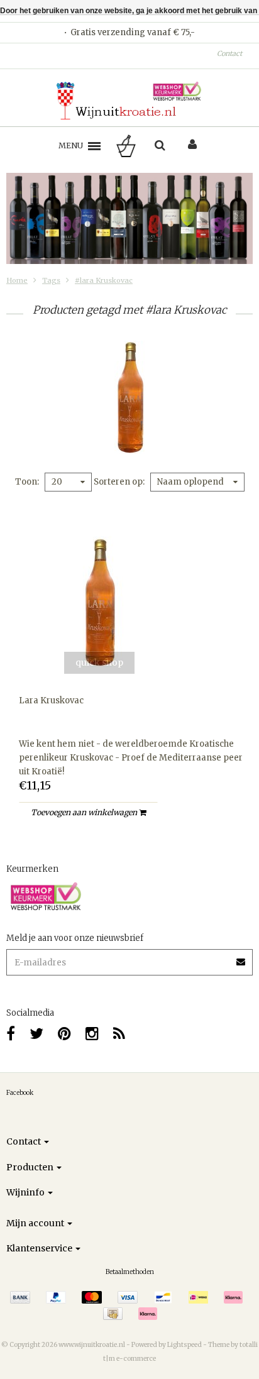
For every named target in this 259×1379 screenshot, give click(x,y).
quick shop (99, 662)
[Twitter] (36, 1033)
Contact (229, 53)
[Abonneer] (241, 957)
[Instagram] (92, 1033)
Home (17, 280)
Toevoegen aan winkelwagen (85, 812)
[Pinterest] (64, 1033)
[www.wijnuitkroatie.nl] (129, 100)
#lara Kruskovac (104, 280)
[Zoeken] (160, 145)
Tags (51, 280)
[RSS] (119, 1033)
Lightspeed (184, 1345)
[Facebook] (10, 1033)
